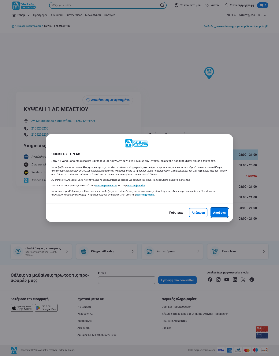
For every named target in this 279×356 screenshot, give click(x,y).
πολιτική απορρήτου (106, 185)
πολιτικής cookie (145, 194)
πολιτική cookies (136, 185)
